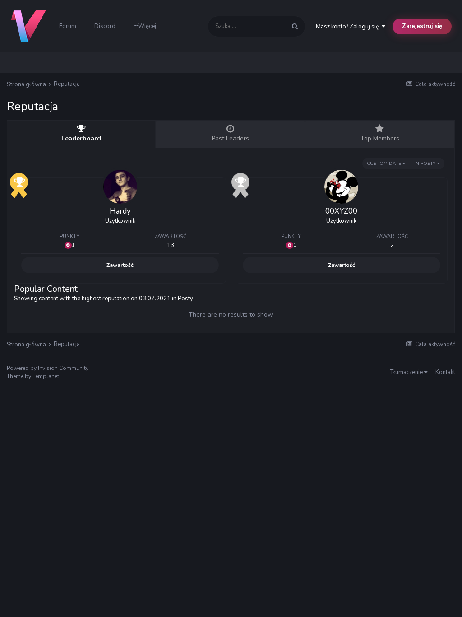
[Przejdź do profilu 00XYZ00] (341, 187)
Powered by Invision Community (47, 368)
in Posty (425, 163)
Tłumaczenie (407, 372)
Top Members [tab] (379, 138)
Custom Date (384, 163)
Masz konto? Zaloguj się (349, 27)
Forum (67, 26)
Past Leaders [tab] (230, 138)
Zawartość (120, 265)
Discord (105, 26)
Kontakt (445, 372)
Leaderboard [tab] (81, 138)
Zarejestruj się (422, 26)
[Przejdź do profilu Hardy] (120, 187)
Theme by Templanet (33, 376)
